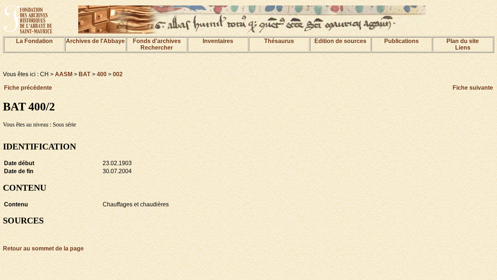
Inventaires (218, 41)
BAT (85, 74)
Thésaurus (279, 41)
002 (118, 74)
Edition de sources (340, 41)
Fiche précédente (28, 88)
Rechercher (156, 47)
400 (102, 74)
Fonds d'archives (157, 41)
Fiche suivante (473, 88)
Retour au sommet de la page (43, 248)
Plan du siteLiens (462, 44)
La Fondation (34, 41)
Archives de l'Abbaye (95, 41)
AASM (63, 74)
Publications (401, 41)
